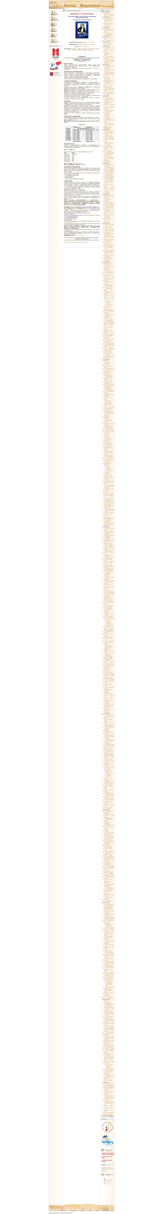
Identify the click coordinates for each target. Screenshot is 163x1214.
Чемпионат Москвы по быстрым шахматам (109, 414)
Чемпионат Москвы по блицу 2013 (109, 240)
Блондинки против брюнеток (108, 489)
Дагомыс (106, 788)
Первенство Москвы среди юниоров (109, 725)
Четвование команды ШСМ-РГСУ (108, 317)
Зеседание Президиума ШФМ (108, 568)
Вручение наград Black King (108, 373)
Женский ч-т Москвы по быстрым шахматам (109, 1009)
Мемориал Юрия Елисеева (108, 103)
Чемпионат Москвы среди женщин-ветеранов (109, 506)
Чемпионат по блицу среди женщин (109, 1099)
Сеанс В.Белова (108, 286)
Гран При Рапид (108, 807)
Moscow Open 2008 (108, 927)
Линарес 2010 (107, 683)
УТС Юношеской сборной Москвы (108, 320)
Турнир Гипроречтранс (108, 950)
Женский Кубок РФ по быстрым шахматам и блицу (108, 1005)
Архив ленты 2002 (107, 996)
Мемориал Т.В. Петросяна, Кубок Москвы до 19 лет (108, 34)
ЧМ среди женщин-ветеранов (108, 963)
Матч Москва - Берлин (107, 398)
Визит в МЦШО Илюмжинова (107, 439)
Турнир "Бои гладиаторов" (107, 117)
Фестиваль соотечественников (109, 832)
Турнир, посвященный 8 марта (108, 970)
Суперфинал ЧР (108, 428)
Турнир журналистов (109, 368)
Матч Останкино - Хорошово (108, 610)
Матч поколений (108, 445)
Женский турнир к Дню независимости (109, 629)
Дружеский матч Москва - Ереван (108, 847)
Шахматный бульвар (109, 250)
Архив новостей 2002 (108, 998)
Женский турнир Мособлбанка (108, 353)
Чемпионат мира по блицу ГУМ (109, 915)
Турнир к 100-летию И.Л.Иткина (109, 424)
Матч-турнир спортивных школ (108, 284)
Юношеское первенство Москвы (109, 940)
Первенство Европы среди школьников (109, 323)
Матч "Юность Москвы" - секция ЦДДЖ (108, 719)
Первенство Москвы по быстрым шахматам (109, 461)
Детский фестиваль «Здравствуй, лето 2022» (109, 30)
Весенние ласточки (109, 972)
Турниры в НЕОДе (108, 993)
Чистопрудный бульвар (109, 305)
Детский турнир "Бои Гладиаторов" (108, 152)
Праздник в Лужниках (107, 436)
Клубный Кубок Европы (107, 560)
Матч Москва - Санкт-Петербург (108, 409)
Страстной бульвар (108, 300)
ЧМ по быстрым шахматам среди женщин (108, 937)
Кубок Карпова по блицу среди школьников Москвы (109, 781)
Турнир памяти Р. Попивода (108, 835)
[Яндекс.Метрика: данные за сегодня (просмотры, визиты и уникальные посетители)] (107, 1179)
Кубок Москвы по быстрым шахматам (109, 917)
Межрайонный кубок (109, 1061)
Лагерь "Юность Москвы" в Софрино (109, 566)
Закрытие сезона (108, 633)
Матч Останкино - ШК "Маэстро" (108, 749)
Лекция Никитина (108, 601)
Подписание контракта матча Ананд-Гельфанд (108, 376)
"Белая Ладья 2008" (109, 865)
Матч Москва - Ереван (107, 542)
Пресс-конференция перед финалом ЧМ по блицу (109, 594)
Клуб (97, 1210)
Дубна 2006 (107, 1034)
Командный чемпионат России (108, 314)
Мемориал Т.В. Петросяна (107, 26)
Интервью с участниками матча (109, 925)
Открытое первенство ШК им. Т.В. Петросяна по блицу (108, 124)
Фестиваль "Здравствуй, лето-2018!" (107, 78)
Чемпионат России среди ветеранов (108, 571)
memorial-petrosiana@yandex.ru (81, 209)
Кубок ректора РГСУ (109, 920)
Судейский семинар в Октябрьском (109, 386)
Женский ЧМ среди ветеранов (108, 1041)
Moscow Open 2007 (108, 979)
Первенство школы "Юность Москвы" (108, 246)
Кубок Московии (108, 241)
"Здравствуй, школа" (109, 429)
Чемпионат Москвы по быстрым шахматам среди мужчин (109, 933)
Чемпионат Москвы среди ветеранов (109, 343)
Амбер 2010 (107, 671)
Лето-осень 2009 (108, 759)
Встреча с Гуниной (108, 561)
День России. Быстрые (107, 441)
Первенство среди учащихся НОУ (108, 978)
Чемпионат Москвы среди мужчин (109, 499)
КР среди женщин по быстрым (108, 370)
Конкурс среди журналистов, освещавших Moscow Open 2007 (109, 984)
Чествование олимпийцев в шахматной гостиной (107, 574)
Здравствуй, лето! (108, 637)
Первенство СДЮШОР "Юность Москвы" (108, 292)
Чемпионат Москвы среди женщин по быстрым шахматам (109, 754)
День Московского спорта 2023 (108, 24)
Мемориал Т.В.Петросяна (107, 63)
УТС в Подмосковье (109, 1031)
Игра (90, 1210)
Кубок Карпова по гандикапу (108, 701)
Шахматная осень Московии (108, 269)
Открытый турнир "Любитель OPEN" (108, 131)
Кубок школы (107, 274)
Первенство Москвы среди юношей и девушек (109, 582)
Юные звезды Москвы (107, 330)
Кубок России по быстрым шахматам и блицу (109, 716)
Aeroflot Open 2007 (108, 976)
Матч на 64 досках (108, 784)
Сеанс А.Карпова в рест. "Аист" (108, 1017)
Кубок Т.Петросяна (108, 273)
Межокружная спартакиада (107, 655)
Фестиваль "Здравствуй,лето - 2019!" (108, 54)
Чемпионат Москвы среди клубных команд (109, 1092)
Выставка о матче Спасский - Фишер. (108, 952)
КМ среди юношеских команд (108, 798)
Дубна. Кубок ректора (107, 1078)
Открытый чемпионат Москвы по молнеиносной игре (108, 1102)
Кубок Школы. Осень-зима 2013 (108, 235)
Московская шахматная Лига (108, 591)
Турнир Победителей (107, 635)
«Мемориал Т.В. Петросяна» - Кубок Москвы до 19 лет (109, 15)
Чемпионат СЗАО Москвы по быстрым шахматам (109, 100)
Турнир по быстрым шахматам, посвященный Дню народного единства (109, 71)
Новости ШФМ (106, 899)
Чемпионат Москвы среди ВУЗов (109, 875)
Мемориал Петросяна (107, 731)
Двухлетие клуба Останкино (108, 659)
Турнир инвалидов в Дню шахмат (109, 279)
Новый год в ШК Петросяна (108, 264)
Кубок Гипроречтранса (108, 677)
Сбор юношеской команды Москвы (108, 657)
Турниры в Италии (108, 789)
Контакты (105, 1171)
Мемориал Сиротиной (107, 712)
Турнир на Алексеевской (107, 743)
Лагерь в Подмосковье (107, 792)
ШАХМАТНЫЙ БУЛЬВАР (107, 464)
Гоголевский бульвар (108, 302)
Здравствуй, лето (108, 1046)
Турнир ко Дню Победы (107, 474)
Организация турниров (108, 1168)
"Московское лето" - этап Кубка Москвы (109, 207)
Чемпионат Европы (109, 663)
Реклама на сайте (107, 1167)
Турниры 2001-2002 (107, 1114)
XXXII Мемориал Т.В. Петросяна (109, 94)
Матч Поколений (108, 227)
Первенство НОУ (108, 1070)
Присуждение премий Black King (108, 518)
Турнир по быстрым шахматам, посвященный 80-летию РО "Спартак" (109, 166)
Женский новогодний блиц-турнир (108, 897)
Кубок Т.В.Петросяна (107, 400)
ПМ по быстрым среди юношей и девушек (108, 990)
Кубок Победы (107, 149)
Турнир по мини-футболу (108, 820)
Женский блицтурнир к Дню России (108, 281)
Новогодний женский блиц (107, 537)
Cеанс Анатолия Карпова (108, 643)
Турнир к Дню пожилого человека (108, 229)
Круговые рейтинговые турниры (107, 199)
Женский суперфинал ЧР (108, 419)
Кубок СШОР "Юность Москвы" (108, 156)
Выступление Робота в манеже (108, 599)
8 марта (106, 492)
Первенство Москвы (109, 172)
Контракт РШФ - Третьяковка (108, 341)
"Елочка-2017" (107, 97)
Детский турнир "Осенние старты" (108, 175)
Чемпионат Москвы (109, 339)
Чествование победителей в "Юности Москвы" (108, 389)
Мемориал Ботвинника (107, 417)
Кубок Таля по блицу (109, 799)
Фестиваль (106, 845)
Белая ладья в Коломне (107, 434)
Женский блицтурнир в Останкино (107, 362)
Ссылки (104, 1170)
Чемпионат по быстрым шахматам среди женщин (109, 1096)
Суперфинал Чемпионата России (109, 904)
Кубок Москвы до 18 (109, 334)
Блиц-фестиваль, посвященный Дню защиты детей (108, 180)
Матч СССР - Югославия (107, 922)
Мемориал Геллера (109, 1049)
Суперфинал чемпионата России (109, 539)
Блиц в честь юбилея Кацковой (108, 871)
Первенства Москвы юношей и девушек (109, 1028)
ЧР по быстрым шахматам (108, 476)
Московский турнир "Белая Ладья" (108, 255)
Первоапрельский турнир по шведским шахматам (109, 486)
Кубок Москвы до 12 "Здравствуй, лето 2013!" (109, 252)
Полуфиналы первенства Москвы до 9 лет (109, 120)
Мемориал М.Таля (108, 384)
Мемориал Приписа (109, 1084)
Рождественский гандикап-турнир (108, 544)
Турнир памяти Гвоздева (107, 337)
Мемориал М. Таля (108, 919)
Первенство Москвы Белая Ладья (109, 665)
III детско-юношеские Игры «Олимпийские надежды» (108, 646)
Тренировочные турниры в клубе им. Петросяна (109, 81)
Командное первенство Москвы (109, 356)
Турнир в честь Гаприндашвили (108, 402)
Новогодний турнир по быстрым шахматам (109, 67)
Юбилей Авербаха (108, 347)
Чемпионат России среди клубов (108, 853)
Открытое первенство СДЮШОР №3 (107, 823)
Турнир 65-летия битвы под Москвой (109, 1012)
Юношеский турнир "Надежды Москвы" (109, 177)
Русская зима (107, 808)
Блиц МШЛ (106, 364)
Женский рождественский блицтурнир (108, 709)
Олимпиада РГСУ (108, 851)
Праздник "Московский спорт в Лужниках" (109, 210)
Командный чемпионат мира (108, 706)
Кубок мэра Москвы (108, 205)
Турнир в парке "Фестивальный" (108, 607)
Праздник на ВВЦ (108, 873)
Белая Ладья (107, 491)
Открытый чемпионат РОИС (108, 555)
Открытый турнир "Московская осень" (109, 137)
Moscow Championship (109, 887)
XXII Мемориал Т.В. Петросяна (108, 909)
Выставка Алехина (108, 1045)
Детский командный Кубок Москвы (109, 349)
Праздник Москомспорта (107, 243)
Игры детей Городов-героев (108, 146)
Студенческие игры (109, 967)
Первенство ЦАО (108, 855)
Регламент (108, 769)
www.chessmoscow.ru (69, 222)
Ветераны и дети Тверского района (108, 455)
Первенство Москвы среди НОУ (109, 859)
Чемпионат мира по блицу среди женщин (109, 588)
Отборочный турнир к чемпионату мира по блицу (109, 510)
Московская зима (108, 811)
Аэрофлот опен (108, 351)
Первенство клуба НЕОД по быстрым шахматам (109, 1066)
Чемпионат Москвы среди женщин (109, 504)
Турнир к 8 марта (108, 672)
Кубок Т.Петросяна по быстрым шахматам (108, 216)
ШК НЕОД (106, 1063)
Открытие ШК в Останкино (107, 862)
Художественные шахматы (108, 1043)
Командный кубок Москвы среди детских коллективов (109, 87)
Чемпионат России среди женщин (108, 550)
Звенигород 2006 (108, 1033)
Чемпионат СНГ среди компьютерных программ (108, 881)
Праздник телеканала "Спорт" (109, 961)
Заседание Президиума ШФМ (108, 451)
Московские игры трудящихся (108, 382)
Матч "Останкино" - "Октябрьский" (108, 426)
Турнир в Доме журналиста (107, 864)
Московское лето (108, 458)
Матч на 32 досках (108, 457)
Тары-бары (105, 1210)
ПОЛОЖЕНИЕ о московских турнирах (108, 691)
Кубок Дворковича (108, 616)
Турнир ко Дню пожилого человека (108, 271)
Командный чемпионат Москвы (108, 233)
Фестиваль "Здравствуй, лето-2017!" (107, 114)
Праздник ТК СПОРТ (109, 1048)
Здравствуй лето (108, 840)
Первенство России (109, 641)
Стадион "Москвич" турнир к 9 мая (108, 838)
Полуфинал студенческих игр (108, 557)
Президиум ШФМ (108, 335)
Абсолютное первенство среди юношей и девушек (108, 1057)
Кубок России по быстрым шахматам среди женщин (109, 532)
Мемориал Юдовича (109, 867)
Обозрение (73, 1210)
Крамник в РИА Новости (107, 422)
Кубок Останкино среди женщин (108, 443)
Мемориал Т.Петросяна (107, 995)
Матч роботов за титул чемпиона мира (108, 289)
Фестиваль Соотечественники (108, 605)
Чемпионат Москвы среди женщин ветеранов (109, 843)
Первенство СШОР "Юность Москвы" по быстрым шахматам (109, 170)
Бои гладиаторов (108, 40)
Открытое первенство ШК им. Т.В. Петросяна (108, 110)
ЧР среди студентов (109, 546)
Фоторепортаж (109, 1071)
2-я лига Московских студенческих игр (109, 740)
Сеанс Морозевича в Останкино (108, 766)
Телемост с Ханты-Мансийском (108, 597)
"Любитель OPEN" (108, 92)
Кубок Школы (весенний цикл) (108, 258)
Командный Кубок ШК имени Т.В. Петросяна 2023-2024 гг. (108, 20)
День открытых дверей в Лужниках (108, 310)
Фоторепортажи (108, 901)
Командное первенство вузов (108, 1054)
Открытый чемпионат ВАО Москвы (108, 379)
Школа (83, 1210)
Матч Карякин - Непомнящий (107, 520)
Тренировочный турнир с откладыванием (108, 134)
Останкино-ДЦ (107, 669)
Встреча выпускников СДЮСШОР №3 (108, 1002)
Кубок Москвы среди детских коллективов (109, 60)
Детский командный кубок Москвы (109, 154)
